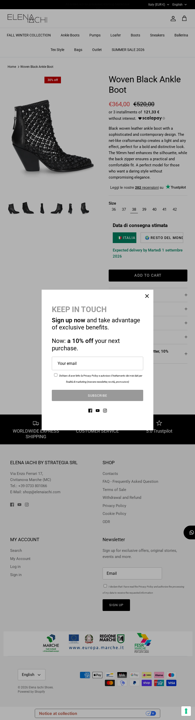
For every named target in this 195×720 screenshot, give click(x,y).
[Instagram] (105, 410)
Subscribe (97, 395)
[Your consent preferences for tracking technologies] (186, 711)
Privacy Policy (90, 375)
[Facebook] (90, 410)
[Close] (147, 296)
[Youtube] (98, 410)
